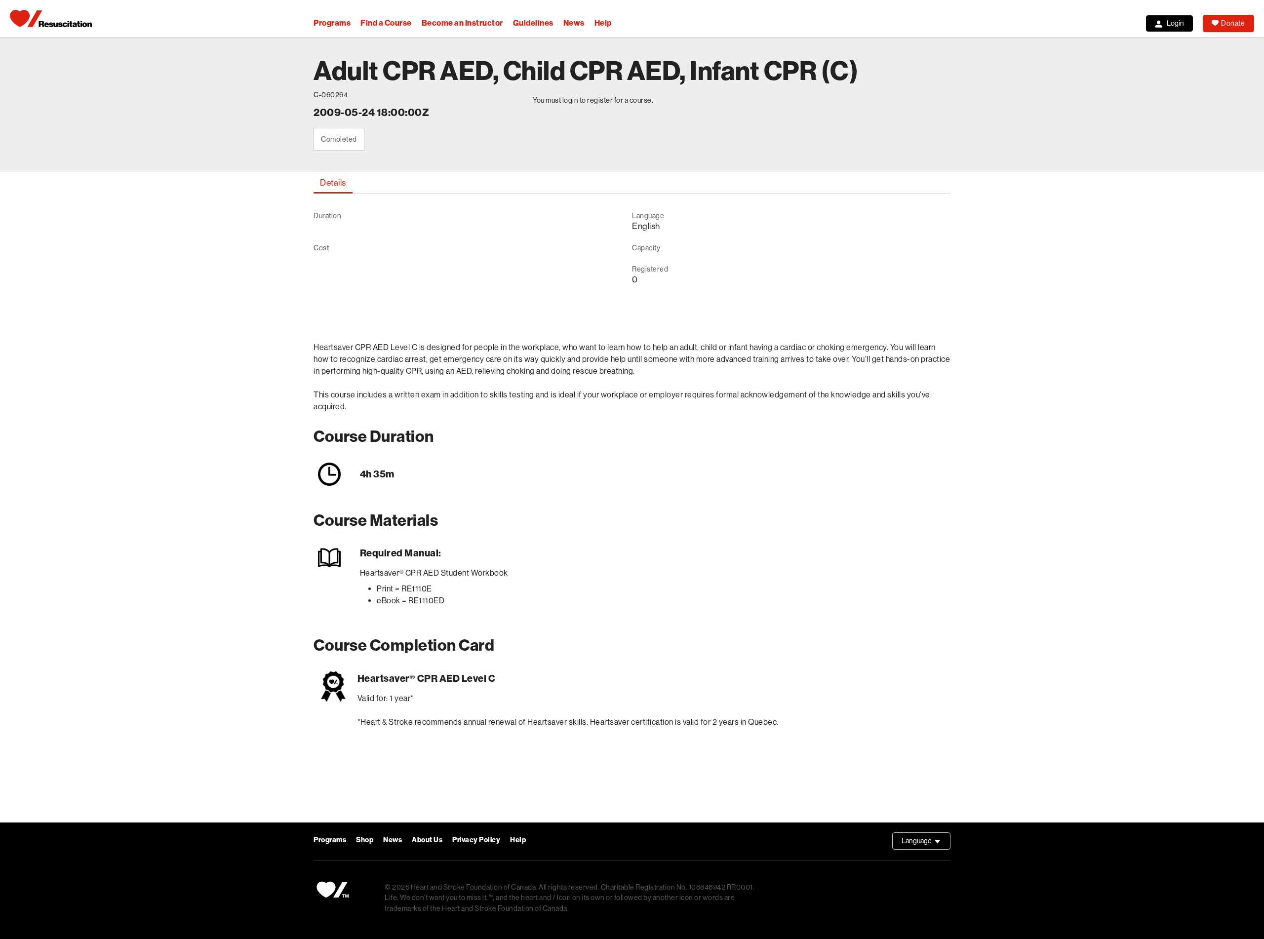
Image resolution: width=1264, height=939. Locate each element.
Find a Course (386, 23)
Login (1175, 23)
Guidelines (533, 23)
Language (926, 843)
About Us (427, 840)
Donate (1233, 23)
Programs (332, 23)
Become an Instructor (462, 23)
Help (603, 23)
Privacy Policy (476, 840)
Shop (364, 840)
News (574, 23)
